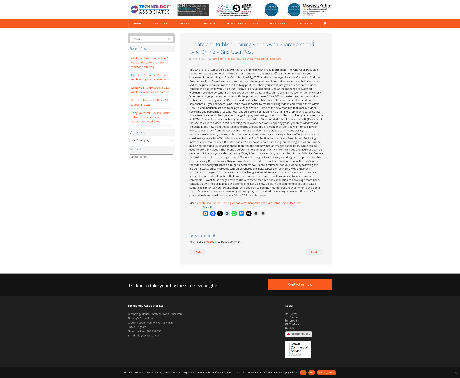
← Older (197, 252)
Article (242, 58)
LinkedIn (294, 320)
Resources (277, 23)
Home (137, 23)
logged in (211, 241)
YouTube (294, 324)
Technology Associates (223, 58)
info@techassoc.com (148, 335)
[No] (455, 372)
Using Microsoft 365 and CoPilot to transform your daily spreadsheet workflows (151, 117)
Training (184, 23)
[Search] (169, 39)
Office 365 (259, 58)
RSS (291, 327)
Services (207, 23)
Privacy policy (327, 372)
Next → (316, 252)
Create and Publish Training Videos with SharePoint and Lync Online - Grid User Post (249, 203)
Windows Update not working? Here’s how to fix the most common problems (150, 62)
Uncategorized (273, 58)
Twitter (293, 313)
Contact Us (304, 23)
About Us (159, 23)
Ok (303, 372)
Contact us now (300, 284)
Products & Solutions (241, 23)
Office (250, 58)
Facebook (295, 317)
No (312, 372)
